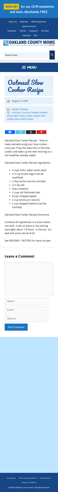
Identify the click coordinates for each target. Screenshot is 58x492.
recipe (29, 116)
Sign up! (11, 6)
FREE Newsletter (38, 22)
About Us (13, 22)
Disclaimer (11, 478)
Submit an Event (29, 26)
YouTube (45, 31)
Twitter (22, 31)
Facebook (12, 31)
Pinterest (27, 35)
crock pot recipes (30, 112)
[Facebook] (10, 132)
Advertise (24, 22)
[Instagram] (20, 132)
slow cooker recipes (24, 119)
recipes (36, 116)
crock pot (16, 112)
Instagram (33, 31)
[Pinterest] (41, 132)
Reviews (24, 109)
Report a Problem (29, 482)
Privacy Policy (45, 478)
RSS (35, 35)
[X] (31, 132)
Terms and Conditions (28, 478)
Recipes (15, 109)
